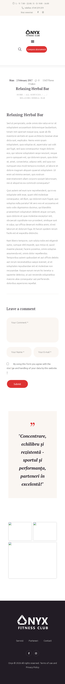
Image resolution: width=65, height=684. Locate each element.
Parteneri (33, 640)
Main (11, 80)
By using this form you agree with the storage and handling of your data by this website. (32, 368)
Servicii (19, 640)
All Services (33, 94)
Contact (48, 640)
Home (20, 94)
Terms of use (46, 663)
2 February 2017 (24, 80)
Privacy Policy (32, 667)
